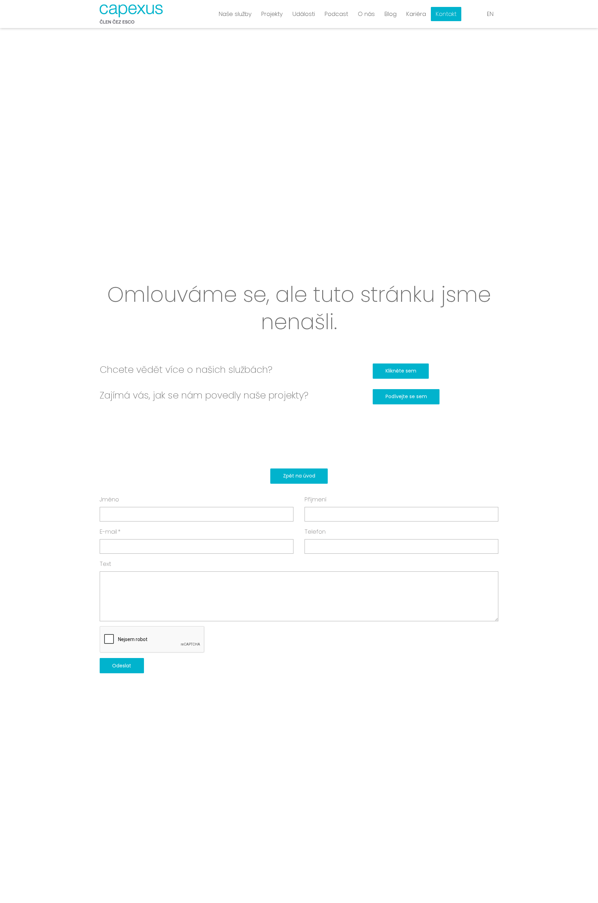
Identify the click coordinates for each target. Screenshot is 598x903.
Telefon (315, 531)
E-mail (110, 531)
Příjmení (316, 499)
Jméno (109, 499)
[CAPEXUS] (131, 14)
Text (105, 564)
